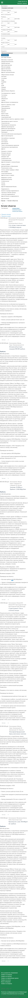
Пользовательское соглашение (15, 993)
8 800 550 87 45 (22, 1)
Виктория (3, 339)
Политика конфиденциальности (10, 992)
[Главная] (3, 200)
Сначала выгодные (16, 209)
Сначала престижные (17, 211)
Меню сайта (2, 2)
